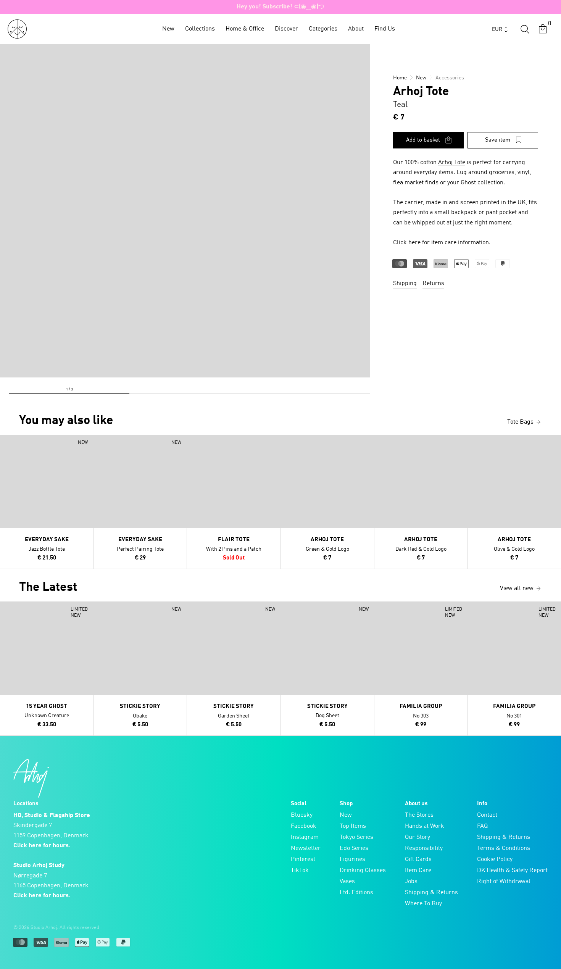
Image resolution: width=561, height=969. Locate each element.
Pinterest (303, 859)
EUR (497, 29)
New (168, 29)
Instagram (305, 837)
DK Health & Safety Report (512, 870)
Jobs (411, 882)
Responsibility (424, 848)
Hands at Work (424, 826)
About (356, 29)
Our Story (417, 837)
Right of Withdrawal (503, 882)
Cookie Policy (495, 859)
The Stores (419, 815)
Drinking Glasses (363, 870)
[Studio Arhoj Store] (17, 29)
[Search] (525, 29)
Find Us (384, 29)
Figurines (352, 859)
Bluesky (302, 815)
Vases (347, 882)
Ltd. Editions (356, 893)
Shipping (405, 284)
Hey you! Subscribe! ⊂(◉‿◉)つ (280, 7)
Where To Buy (423, 904)
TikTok (300, 870)
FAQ (482, 826)
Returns (433, 284)
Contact (487, 815)
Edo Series (354, 848)
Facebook (303, 826)
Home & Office (245, 29)
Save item (497, 140)
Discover (286, 29)
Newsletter (306, 848)
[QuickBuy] (7, 442)
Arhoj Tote (421, 92)
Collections (200, 29)
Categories (323, 29)
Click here (407, 243)
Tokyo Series (356, 837)
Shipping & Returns (431, 893)
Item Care (418, 870)
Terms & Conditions (503, 848)
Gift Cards (418, 859)
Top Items (353, 826)
